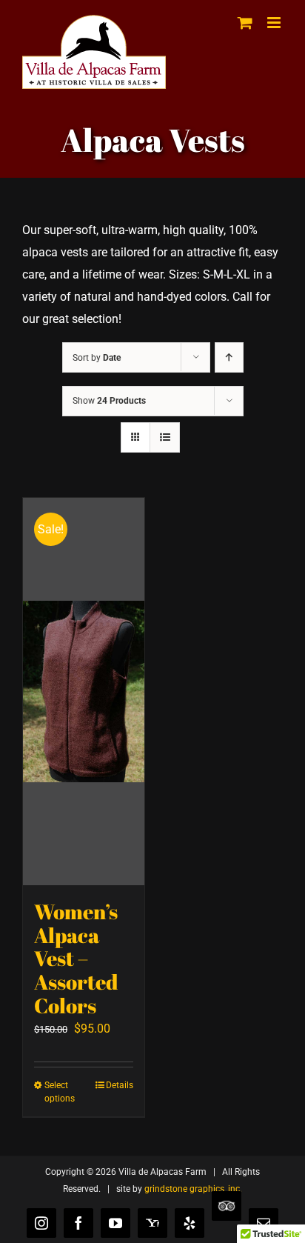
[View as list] (164, 437)
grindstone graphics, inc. (193, 1189)
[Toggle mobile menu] (275, 22)
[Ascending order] (229, 357)
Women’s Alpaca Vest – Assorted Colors (76, 958)
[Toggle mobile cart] (245, 22)
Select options (59, 1092)
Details (119, 1085)
